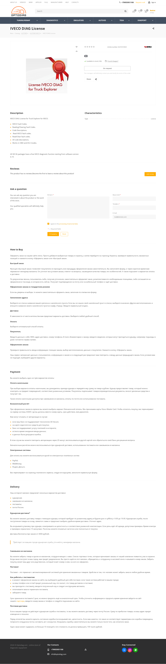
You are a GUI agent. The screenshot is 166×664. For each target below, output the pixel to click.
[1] (85, 47)
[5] (94, 47)
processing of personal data (68, 224)
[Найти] (125, 11)
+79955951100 (57, 649)
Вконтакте (124, 650)
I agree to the (64, 224)
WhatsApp (135, 650)
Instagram (130, 650)
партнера (20, 601)
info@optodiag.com (58, 654)
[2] (87, 47)
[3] (90, 47)
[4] (92, 47)
